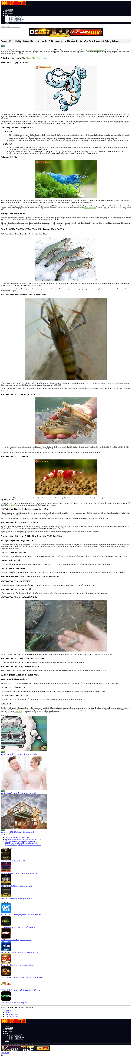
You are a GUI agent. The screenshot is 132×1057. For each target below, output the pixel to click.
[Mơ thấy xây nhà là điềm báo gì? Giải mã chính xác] (66, 811)
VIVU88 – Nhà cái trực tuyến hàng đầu (14, 1003)
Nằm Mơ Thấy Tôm (36, 58)
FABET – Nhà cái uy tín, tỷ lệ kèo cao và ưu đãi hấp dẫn (19, 952)
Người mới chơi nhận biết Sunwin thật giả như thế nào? (23, 845)
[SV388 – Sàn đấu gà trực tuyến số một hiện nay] (6, 938)
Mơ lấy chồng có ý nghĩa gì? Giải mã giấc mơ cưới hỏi (18, 793)
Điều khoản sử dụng (11, 1014)
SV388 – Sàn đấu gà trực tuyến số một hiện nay (16, 940)
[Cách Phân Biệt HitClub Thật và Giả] (6, 859)
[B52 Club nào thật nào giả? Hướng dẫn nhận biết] (6, 897)
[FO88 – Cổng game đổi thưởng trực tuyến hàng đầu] (6, 925)
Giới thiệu (8, 1011)
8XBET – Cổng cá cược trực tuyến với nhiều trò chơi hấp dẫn (21, 915)
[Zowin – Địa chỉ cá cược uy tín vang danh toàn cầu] (6, 963)
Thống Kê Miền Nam (16, 21)
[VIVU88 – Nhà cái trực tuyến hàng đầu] (6, 1001)
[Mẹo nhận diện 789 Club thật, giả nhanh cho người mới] (6, 871)
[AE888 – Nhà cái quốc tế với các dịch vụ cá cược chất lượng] (6, 988)
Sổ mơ (7, 23)
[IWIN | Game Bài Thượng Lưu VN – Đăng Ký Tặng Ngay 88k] (6, 976)
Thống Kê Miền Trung (16, 19)
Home (7, 8)
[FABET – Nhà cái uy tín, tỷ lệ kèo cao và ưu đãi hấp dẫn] (6, 950)
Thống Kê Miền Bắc (16, 17)
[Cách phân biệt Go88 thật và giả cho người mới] (6, 884)
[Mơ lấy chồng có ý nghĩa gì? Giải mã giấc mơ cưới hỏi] (66, 772)
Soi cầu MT (9, 11)
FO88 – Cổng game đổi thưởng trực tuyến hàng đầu (18, 927)
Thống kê (8, 15)
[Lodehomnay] (13, 4)
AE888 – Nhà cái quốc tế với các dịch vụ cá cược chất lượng (21, 990)
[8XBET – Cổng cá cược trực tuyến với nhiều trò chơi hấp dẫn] (6, 913)
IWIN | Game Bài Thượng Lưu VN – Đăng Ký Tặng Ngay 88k (22, 977)
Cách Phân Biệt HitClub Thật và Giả (17, 837)
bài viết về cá (12, 505)
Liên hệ (7, 1012)
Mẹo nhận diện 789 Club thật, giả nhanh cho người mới (23, 839)
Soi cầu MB (9, 10)
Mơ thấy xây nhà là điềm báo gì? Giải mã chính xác (17, 832)
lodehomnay (18, 712)
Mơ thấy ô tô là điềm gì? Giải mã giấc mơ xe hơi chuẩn (19, 754)
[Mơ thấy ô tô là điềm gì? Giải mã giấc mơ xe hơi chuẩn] (66, 733)
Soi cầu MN (9, 13)
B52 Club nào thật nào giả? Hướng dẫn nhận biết (21, 843)
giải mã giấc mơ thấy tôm (96, 50)
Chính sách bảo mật (11, 1016)
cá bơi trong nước (90, 208)
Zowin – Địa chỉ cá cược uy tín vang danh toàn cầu (17, 965)
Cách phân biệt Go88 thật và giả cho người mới (20, 841)
